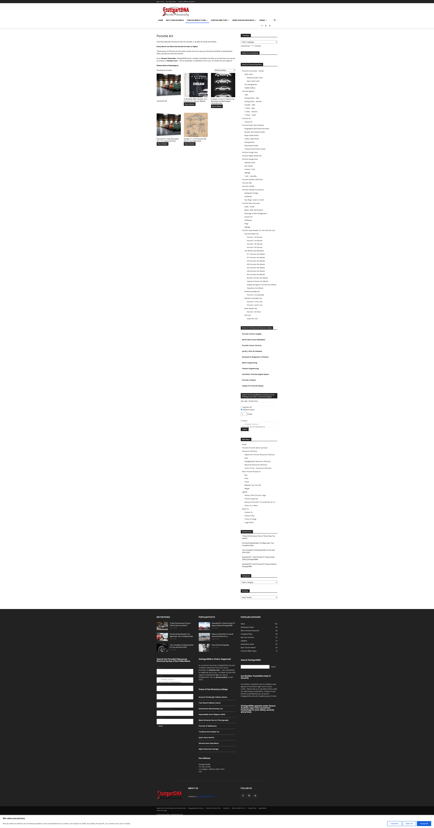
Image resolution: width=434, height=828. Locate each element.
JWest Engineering (249, 363)
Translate (257, 46)
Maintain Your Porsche (252, 485)
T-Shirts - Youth (250, 115)
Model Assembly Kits (252, 291)
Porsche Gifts (247, 183)
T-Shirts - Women (250, 112)
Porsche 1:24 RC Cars (255, 305)
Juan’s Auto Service (206, 737)
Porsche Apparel (248, 91)
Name (159, 667)
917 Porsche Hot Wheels (256, 257)
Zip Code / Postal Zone (249, 401)
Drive (246, 478)
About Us (245, 509)
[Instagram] (266, 25)
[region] (217, 821)
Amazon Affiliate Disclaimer (186, 1)
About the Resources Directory (255, 465)
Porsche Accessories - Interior (253, 71)
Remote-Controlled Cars (253, 298)
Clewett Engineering (250, 368)
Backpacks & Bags (251, 193)
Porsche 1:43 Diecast (254, 247)
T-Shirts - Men (249, 108)
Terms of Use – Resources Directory (257, 468)
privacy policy (221, 677)
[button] (274, 20)
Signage (247, 173)
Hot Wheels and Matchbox (254, 251)
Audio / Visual (249, 207)
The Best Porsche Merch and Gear (254, 448)
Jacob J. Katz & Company (252, 351)
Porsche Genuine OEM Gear (252, 179)
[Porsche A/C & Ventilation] (259, 427)
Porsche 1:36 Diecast (254, 244)
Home (160, 20)
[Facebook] (262, 25)
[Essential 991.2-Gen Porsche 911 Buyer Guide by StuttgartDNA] (204, 626)
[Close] (431, 817)
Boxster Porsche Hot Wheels (257, 278)
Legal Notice (249, 522)
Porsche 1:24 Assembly (255, 295)
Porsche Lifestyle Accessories (253, 190)
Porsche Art (246, 118)
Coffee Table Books (251, 139)
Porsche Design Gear (250, 152)
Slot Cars (247, 315)
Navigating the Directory (196, 808)
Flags (246, 223)
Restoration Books (251, 145)
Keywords (160, 717)
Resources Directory (249, 451)
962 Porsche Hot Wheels (256, 274)
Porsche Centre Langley (252, 334)
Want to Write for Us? (239, 808)
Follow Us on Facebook (250, 53)
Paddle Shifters (249, 88)
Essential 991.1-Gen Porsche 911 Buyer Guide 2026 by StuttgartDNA (258, 558)
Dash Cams (248, 74)
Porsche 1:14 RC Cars (255, 302)
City (158, 684)
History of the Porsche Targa (255, 495)
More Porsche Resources (243, 20)
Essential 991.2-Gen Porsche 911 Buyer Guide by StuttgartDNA (259, 565)
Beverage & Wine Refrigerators (255, 213)
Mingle (246, 488)
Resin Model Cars (250, 308)
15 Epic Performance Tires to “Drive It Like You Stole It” (258, 537)
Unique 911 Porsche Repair (253, 386)
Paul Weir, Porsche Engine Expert (255, 374)
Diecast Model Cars (251, 234)
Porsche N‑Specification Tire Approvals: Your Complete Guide (258, 544)
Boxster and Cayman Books (254, 132)
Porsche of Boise (249, 380)
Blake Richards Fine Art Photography (214, 720)
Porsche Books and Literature (253, 125)
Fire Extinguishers (250, 84)
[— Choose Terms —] (259, 424)
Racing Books (249, 142)
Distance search (248, 410)
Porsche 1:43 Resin (254, 312)
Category (244, 421)
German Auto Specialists (209, 743)
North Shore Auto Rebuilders (253, 340)
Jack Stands (248, 166)
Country (159, 701)
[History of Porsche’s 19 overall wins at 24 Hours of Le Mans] (204, 637)
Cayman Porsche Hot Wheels (257, 281)
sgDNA (262, 20)
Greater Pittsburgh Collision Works (213, 697)
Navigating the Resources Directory (257, 461)
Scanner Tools (249, 169)
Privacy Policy (249, 516)
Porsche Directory (219, 20)
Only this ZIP (247, 407)
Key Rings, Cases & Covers (254, 200)
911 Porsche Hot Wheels (256, 254)
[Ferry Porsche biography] (204, 648)
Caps (246, 95)
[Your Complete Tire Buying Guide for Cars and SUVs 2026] (162, 648)
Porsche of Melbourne (208, 726)
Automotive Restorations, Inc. (211, 709)
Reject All (409, 823)
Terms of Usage (250, 519)
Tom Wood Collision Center (210, 703)
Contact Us (248, 512)
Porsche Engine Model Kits (252, 156)
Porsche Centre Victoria (251, 345)
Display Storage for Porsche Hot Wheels (261, 285)
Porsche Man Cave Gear (251, 203)
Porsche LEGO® (248, 186)
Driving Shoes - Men (251, 98)
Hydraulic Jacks (249, 162)
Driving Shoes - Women (253, 101)
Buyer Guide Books (251, 135)
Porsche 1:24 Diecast (254, 240)
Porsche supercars (251, 499)
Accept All (424, 823)
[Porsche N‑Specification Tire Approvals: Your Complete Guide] (162, 637)
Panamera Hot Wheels (255, 288)
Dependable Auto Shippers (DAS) (212, 714)
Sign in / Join (160, 1)
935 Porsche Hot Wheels (256, 268)
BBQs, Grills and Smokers (253, 210)
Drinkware (248, 196)
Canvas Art (248, 122)
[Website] (269, 25)
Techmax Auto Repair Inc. (209, 732)
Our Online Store (171, 1)
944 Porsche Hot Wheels (256, 271)
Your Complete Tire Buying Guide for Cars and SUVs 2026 (258, 551)
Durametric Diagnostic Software (255, 357)
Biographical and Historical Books (256, 128)
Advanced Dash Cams (255, 78)
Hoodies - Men (249, 105)
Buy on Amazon (189, 104)
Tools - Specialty (250, 176)
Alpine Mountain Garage (208, 749)
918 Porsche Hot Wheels (256, 261)
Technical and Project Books (254, 149)
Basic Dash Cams (253, 81)
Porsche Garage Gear (250, 159)
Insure (246, 482)
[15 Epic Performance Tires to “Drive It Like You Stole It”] (162, 626)
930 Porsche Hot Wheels (256, 264)
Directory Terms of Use (213, 808)
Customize (394, 823)
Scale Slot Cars (252, 319)
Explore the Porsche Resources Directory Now (171, 808)
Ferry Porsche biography (220, 645)
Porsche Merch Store (196, 20)
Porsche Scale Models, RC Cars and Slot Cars (258, 230)
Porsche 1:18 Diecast (254, 237)
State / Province (162, 692)
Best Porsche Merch (175, 20)
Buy (245, 475)
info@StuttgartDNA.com (206, 796)
